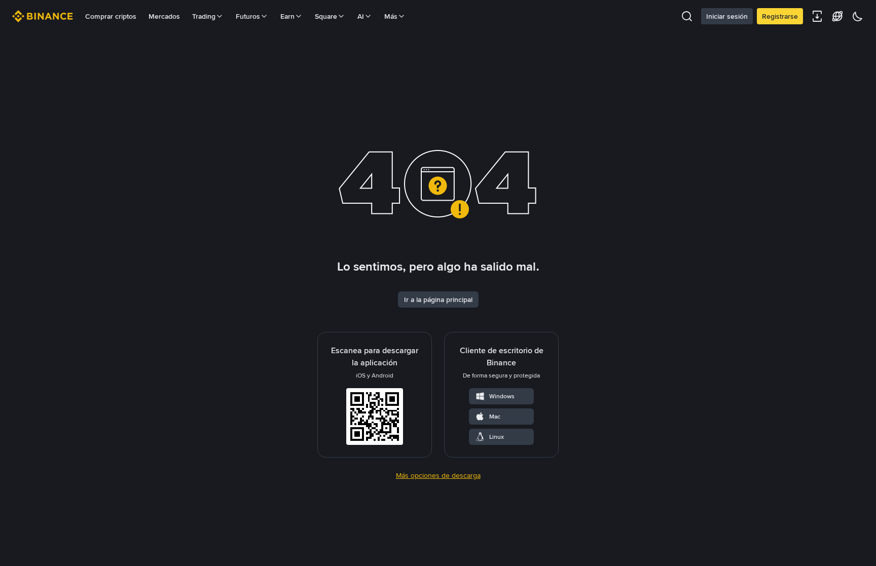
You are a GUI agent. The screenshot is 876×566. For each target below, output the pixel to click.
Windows (502, 396)
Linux (496, 437)
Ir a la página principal (438, 299)
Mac (494, 416)
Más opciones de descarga (438, 475)
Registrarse (780, 16)
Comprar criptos (110, 16)
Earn (287, 16)
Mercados (164, 16)
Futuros (248, 16)
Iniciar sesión (727, 16)
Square (326, 16)
